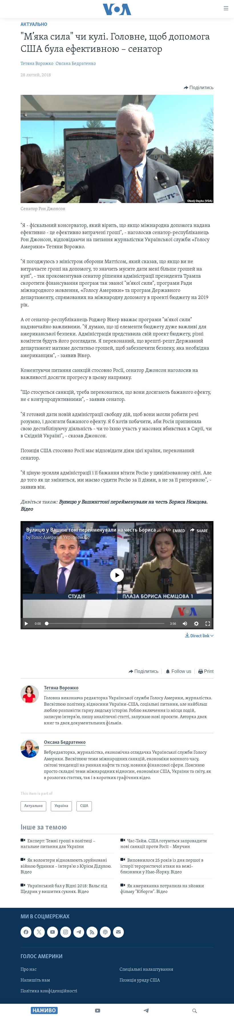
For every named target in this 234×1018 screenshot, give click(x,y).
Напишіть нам (35, 980)
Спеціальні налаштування (146, 969)
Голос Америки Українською (60, 537)
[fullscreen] (207, 623)
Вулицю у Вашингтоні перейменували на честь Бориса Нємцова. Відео (110, 530)
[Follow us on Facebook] (26, 932)
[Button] (199, 87)
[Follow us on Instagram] (65, 932)
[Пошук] (194, 1011)
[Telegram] (146, 1011)
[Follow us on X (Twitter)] (39, 932)
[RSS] (91, 932)
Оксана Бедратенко (76, 64)
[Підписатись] (118, 932)
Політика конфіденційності (49, 991)
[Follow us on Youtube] (52, 932)
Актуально (34, 24)
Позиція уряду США (140, 980)
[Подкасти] (105, 932)
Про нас (29, 969)
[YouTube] (97, 1011)
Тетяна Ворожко (37, 64)
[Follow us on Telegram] (78, 932)
